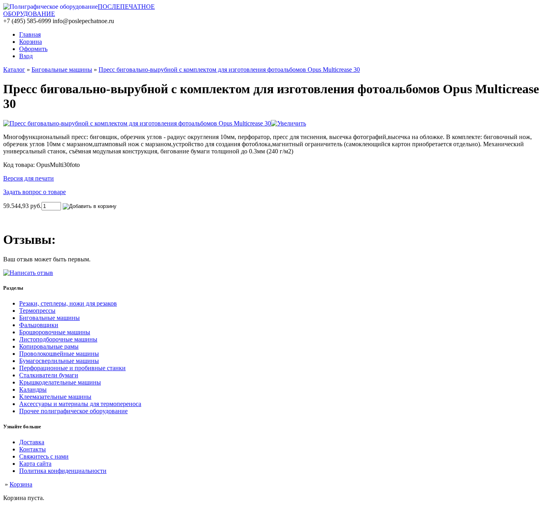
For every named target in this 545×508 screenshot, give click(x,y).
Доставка (31, 442)
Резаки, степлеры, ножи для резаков (68, 303)
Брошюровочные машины (54, 332)
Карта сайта (35, 463)
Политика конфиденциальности (63, 470)
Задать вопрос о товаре (34, 191)
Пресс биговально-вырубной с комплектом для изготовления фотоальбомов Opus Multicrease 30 (229, 69)
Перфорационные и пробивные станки (72, 368)
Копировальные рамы (49, 346)
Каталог (14, 69)
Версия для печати (28, 178)
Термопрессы (37, 310)
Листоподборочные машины (58, 339)
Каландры (33, 389)
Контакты (32, 449)
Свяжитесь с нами (44, 456)
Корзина (21, 484)
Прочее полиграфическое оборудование (73, 411)
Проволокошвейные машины (59, 353)
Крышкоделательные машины (60, 382)
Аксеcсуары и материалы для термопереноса (80, 403)
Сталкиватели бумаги (48, 375)
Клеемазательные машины (55, 396)
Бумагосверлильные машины (59, 360)
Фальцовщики (38, 325)
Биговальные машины (62, 69)
